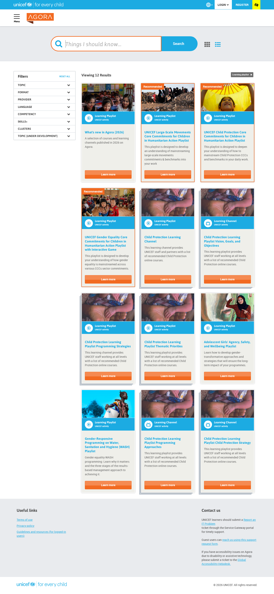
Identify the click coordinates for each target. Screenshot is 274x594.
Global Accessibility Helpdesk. (224, 562)
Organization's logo (42, 585)
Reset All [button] (64, 76)
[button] (209, 4)
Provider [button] (24, 99)
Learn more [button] (108, 174)
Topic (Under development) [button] (38, 136)
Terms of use (24, 520)
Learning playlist (241, 74)
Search (178, 43)
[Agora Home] (41, 18)
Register (242, 5)
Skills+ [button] (22, 121)
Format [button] (23, 92)
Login (222, 5)
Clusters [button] (24, 128)
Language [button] (25, 106)
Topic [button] (22, 85)
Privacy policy (25, 526)
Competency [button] (27, 114)
